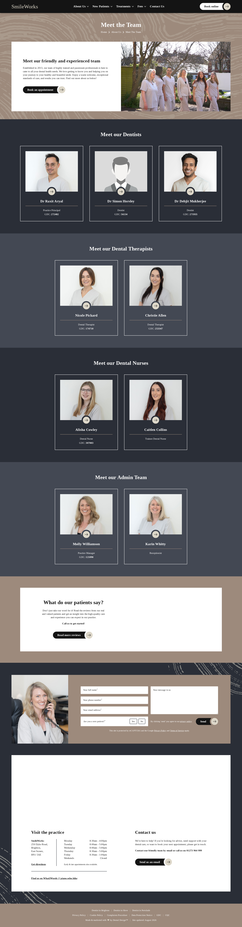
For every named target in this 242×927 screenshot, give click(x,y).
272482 (55, 214)
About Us (116, 32)
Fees (140, 6)
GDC (159, 915)
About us (79, 6)
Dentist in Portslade (141, 910)
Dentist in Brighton (100, 910)
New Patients (101, 6)
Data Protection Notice (142, 915)
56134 (124, 214)
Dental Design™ (120, 920)
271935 (193, 214)
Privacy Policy (160, 731)
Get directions (38, 864)
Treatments (123, 6)
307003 (89, 443)
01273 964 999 (194, 850)
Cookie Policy (96, 915)
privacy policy (186, 721)
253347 (159, 328)
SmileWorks (24, 6)
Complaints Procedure (117, 915)
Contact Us (157, 6)
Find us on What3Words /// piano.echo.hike (54, 878)
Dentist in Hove (121, 910)
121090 (89, 557)
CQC (167, 915)
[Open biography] (51, 191)
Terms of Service (177, 731)
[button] (51, 171)
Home (104, 32)
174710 (89, 328)
